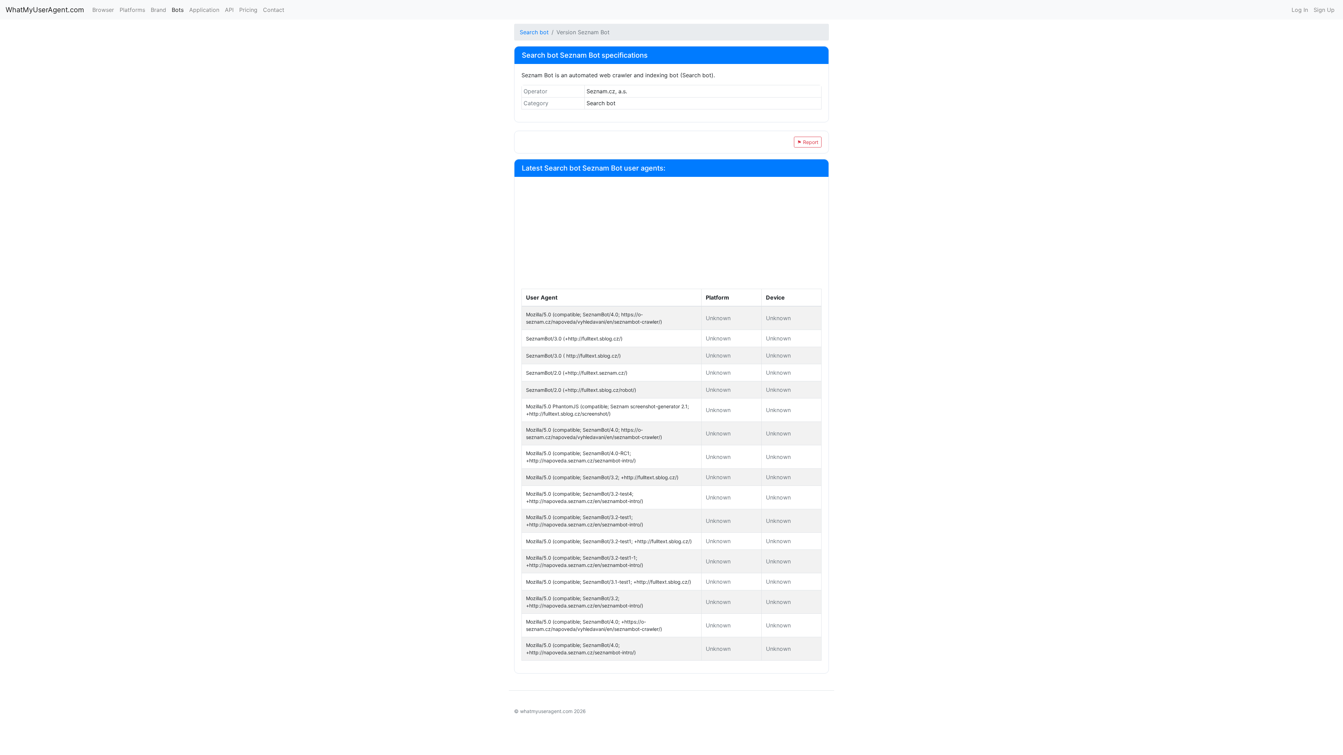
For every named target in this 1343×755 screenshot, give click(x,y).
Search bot (534, 32)
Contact (273, 9)
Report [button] (807, 142)
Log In (1300, 9)
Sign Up (1324, 9)
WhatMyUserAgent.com (45, 10)
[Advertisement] (671, 236)
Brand (158, 9)
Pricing (248, 9)
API (229, 9)
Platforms (132, 9)
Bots (178, 9)
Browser (103, 9)
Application (204, 9)
